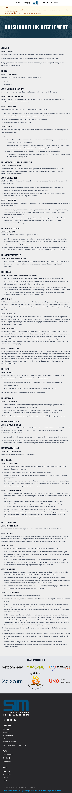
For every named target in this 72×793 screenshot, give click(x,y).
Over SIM (7, 725)
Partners (6, 777)
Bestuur (6, 732)
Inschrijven (54, 3)
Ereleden (6, 739)
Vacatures (7, 774)
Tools (5, 780)
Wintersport (7, 761)
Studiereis (7, 758)
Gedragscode (34, 791)
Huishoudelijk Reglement (46, 791)
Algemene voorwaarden (10, 791)
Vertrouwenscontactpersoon (14, 745)
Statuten (58, 791)
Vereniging (26, 3)
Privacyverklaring (24, 791)
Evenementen (8, 755)
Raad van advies (9, 742)
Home (18, 3)
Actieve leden (8, 735)
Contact (45, 3)
